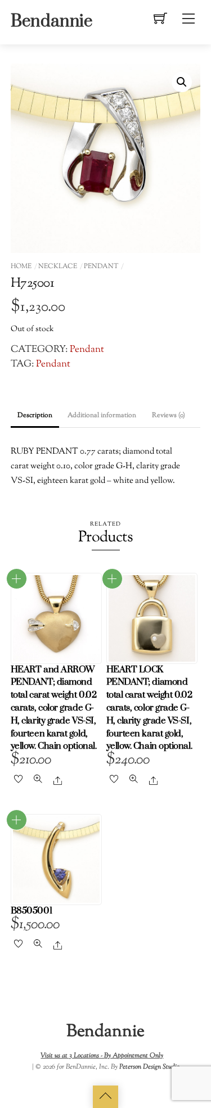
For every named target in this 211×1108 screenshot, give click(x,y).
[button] (182, 82)
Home (21, 266)
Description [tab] (34, 415)
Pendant (101, 266)
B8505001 (31, 911)
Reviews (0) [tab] (168, 415)
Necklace (57, 266)
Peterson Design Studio (149, 1067)
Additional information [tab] (102, 415)
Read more (16, 578)
